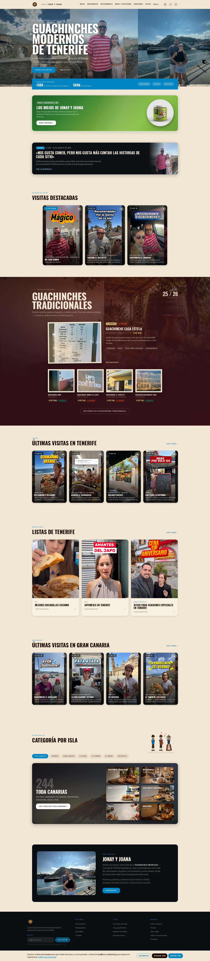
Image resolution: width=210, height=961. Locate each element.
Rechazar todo (159, 956)
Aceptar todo (175, 956)
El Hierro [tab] (109, 756)
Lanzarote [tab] (122, 756)
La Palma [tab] (83, 756)
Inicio (82, 4)
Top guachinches (119, 928)
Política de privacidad (159, 935)
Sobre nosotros (156, 924)
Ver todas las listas (120, 924)
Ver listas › (65, 70)
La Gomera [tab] (96, 756)
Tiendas (78, 935)
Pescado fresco (119, 935)
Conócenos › (111, 890)
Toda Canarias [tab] (40, 756)
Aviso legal (155, 932)
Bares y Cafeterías (123, 4)
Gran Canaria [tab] (68, 756)
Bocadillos (79, 932)
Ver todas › (171, 444)
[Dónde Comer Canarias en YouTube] (176, 4)
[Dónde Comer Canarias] (34, 4)
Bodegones (138, 4)
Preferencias (144, 956)
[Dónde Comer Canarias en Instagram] (165, 4)
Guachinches (92, 4)
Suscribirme (63, 940)
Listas (148, 4)
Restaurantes (107, 4)
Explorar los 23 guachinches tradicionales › (105, 411)
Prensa (153, 928)
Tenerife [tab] (54, 756)
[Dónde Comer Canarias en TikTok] (170, 4)
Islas (156, 4)
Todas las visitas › (44, 70)
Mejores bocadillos (120, 932)
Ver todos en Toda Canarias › (53, 806)
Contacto (154, 939)
